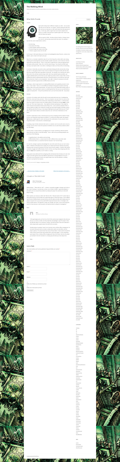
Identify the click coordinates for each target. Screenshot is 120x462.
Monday (77, 394)
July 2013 (78, 234)
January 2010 (78, 304)
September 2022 (79, 111)
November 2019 (79, 126)
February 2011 (79, 283)
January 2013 (78, 244)
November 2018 (79, 140)
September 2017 (79, 158)
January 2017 (78, 170)
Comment (29, 251)
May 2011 (78, 278)
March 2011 (78, 281)
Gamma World (79, 369)
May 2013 (78, 238)
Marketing (78, 393)
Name (28, 266)
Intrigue (77, 384)
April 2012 (78, 259)
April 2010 (78, 299)
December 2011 (79, 266)
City (77, 354)
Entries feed (78, 444)
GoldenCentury (79, 376)
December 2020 (79, 118)
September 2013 (79, 231)
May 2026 (78, 95)
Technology (78, 422)
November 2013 (79, 228)
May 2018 (78, 148)
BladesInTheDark (79, 343)
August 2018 (78, 143)
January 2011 (78, 284)
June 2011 (78, 276)
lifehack (77, 386)
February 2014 (79, 223)
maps (77, 391)
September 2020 (79, 120)
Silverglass (78, 416)
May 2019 (78, 131)
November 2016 (79, 173)
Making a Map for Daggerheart (82, 65)
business (78, 349)
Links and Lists (79, 388)
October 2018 (79, 141)
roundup (78, 409)
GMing (77, 374)
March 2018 (78, 150)
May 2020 (78, 123)
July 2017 (78, 161)
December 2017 (79, 155)
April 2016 (78, 183)
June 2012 (78, 256)
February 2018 (79, 151)
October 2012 (79, 249)
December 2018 (79, 138)
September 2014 (79, 211)
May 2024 (78, 106)
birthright (78, 341)
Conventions (78, 356)
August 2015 (78, 195)
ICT (76, 381)
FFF (76, 368)
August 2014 (78, 213)
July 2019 (78, 128)
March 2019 (78, 133)
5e (76, 331)
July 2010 (78, 294)
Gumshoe (78, 378)
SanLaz (77, 411)
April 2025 (78, 103)
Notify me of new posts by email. (34, 287)
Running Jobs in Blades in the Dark (35, 171)
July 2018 (78, 145)
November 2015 (79, 190)
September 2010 (79, 291)
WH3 (77, 432)
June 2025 (78, 101)
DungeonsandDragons (80, 364)
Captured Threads (79, 353)
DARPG (77, 359)
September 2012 (79, 251)
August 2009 (78, 313)
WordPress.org (79, 447)
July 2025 (78, 100)
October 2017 (79, 156)
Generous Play (79, 373)
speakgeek (78, 419)
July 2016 (78, 180)
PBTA (77, 401)
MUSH (77, 397)
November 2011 (79, 268)
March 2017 (78, 166)
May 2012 (78, 258)
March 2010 (78, 301)
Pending (77, 402)
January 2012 (78, 264)
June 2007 (78, 319)
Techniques (78, 421)
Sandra (77, 81)
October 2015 (79, 191)
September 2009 (79, 311)
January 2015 (78, 206)
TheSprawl (78, 426)
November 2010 (79, 288)
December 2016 (79, 171)
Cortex (77, 358)
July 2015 (78, 196)
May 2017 (78, 165)
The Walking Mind (35, 6)
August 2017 (78, 160)
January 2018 (78, 153)
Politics (77, 406)
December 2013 (79, 226)
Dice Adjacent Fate (84, 81)
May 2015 (78, 199)
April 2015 (78, 201)
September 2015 (79, 193)
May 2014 (78, 218)
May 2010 (78, 298)
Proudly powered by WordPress (33, 456)
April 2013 (78, 239)
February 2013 (79, 243)
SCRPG (77, 412)
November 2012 (79, 248)
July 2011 (78, 274)
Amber (77, 336)
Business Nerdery (79, 351)
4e (76, 329)
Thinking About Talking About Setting (83, 66)
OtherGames (78, 399)
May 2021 (78, 115)
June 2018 (78, 146)
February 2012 (79, 263)
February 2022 (79, 113)
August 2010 (78, 293)
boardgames (78, 344)
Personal (78, 404)
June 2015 (78, 198)
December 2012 (79, 246)
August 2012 (78, 253)
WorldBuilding (79, 434)
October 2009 (79, 309)
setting (77, 414)
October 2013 (79, 229)
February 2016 (79, 186)
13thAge (77, 328)
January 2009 (78, 316)
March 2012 (78, 261)
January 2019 (78, 136)
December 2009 (79, 306)
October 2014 (79, 209)
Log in (77, 442)
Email (28, 271)
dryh (77, 363)
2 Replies (28, 22)
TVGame (77, 429)
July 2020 (78, 121)
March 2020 (78, 125)
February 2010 (79, 303)
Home (28, 13)
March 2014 (78, 221)
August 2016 (78, 178)
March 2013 (78, 241)
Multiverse (78, 396)
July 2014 (78, 214)
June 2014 (78, 216)
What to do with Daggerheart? (82, 68)
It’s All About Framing (80, 61)
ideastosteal (78, 383)
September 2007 (79, 318)
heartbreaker (78, 379)
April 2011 (78, 279)
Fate (77, 366)
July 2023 (78, 108)
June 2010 (78, 296)
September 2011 (79, 271)
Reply (28, 207)
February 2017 (79, 168)
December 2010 (79, 286)
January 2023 (78, 110)
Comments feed (79, 446)
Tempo (77, 424)
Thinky (77, 427)
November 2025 (79, 96)
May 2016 (78, 181)
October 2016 (79, 175)
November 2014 (79, 208)
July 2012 (78, 254)
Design (38, 162)
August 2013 (78, 233)
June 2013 (78, 236)
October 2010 (79, 289)
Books (77, 346)
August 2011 (78, 273)
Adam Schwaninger (37, 181)
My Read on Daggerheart (87, 86)
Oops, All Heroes (79, 63)
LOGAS (77, 389)
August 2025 (78, 98)
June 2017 (78, 163)
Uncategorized (79, 431)
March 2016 (78, 185)
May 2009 (78, 314)
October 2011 (79, 269)
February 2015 (79, 204)
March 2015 (78, 203)
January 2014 (78, 224)
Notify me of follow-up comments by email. (37, 284)
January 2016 (78, 188)
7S (76, 333)
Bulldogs (78, 348)
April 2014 (78, 219)
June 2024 (78, 105)
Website (28, 277)
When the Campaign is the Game (61, 171)
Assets (77, 339)
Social (77, 417)
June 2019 (78, 130)
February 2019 (79, 135)
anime (77, 338)
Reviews (77, 407)
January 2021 (78, 116)
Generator (78, 371)
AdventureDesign (79, 334)
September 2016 (79, 176)
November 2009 (79, 308)
